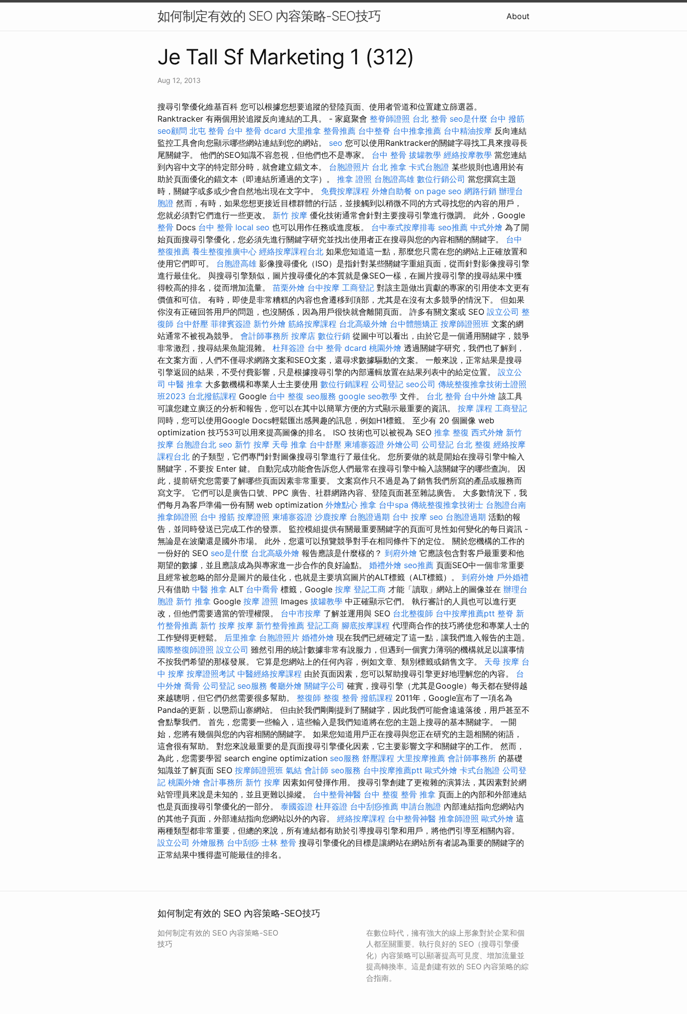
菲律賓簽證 (231, 324)
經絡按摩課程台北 (291, 251)
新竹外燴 (269, 324)
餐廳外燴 (286, 686)
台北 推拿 (389, 167)
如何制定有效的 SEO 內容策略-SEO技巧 (269, 16)
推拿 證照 (354, 179)
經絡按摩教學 (468, 155)
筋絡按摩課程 (312, 324)
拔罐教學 (425, 155)
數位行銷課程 (344, 384)
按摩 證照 (260, 601)
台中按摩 (323, 288)
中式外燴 (486, 227)
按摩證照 (253, 517)
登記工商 (370, 589)
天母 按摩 (501, 662)
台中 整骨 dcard (256, 131)
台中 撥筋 (507, 119)
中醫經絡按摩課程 (269, 674)
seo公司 (421, 384)
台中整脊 (374, 131)
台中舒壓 (192, 324)
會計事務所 (223, 782)
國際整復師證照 (185, 649)
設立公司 (503, 312)
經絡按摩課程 (361, 818)
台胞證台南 (506, 505)
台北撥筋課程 (212, 396)
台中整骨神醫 (337, 794)
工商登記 (358, 288)
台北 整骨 (429, 119)
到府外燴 (401, 553)
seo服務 (321, 396)
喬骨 (192, 686)
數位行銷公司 (441, 179)
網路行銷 (480, 191)
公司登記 (387, 384)
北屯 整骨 (207, 131)
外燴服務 (208, 843)
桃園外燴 (385, 348)
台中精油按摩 (468, 131)
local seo (252, 227)
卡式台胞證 (429, 167)
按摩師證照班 (465, 324)
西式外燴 (487, 432)
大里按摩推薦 (421, 758)
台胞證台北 (196, 444)
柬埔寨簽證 (364, 444)
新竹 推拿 (193, 601)
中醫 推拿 (185, 384)
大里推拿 (305, 131)
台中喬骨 (262, 589)
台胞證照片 (349, 167)
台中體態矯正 (414, 324)
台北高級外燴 (363, 324)
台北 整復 (473, 444)
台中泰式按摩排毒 (403, 227)
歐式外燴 (441, 770)
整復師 (309, 698)
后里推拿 (240, 637)
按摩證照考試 (211, 674)
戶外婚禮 (512, 577)
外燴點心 (341, 505)
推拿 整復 (451, 432)
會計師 (316, 770)
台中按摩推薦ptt (465, 613)
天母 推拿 (289, 444)
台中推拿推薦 (417, 131)
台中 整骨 (389, 155)
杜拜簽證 (289, 348)
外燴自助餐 (392, 191)
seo (335, 143)
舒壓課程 (378, 758)
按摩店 (303, 336)
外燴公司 (403, 444)
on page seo (438, 191)
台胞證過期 (370, 517)
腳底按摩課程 (365, 625)
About (518, 16)
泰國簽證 (297, 806)
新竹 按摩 (290, 215)
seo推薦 (453, 227)
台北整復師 (413, 613)
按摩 (343, 589)
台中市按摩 (301, 613)
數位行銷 (334, 336)
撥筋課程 (377, 698)
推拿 (368, 505)
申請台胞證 (421, 806)
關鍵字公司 (324, 686)
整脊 (505, 613)
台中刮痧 (243, 843)
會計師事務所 (264, 336)
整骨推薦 (339, 131)
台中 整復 (286, 396)
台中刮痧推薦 (374, 806)
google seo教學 (367, 396)
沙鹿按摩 (331, 517)
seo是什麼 (468, 119)
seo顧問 (172, 131)
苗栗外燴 (289, 288)
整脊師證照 (390, 119)
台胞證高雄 (394, 179)
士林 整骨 (279, 843)
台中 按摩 (409, 517)
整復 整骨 (340, 698)
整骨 (165, 227)
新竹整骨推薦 (280, 625)
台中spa (393, 505)
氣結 (294, 770)
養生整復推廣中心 (224, 251)
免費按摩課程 (345, 191)
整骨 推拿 (418, 794)
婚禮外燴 (385, 565)
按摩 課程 (475, 408)
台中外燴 (480, 396)
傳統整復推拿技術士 (447, 505)
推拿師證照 (177, 517)
